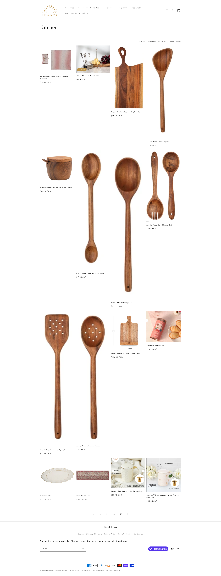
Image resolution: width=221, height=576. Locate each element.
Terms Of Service (124, 534)
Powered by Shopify (60, 570)
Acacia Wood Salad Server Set (159, 225)
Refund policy (86, 570)
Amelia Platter (46, 496)
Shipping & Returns (94, 534)
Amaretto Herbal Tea (155, 345)
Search (81, 534)
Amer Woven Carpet (84, 496)
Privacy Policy (109, 534)
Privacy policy (74, 570)
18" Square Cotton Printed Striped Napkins (54, 78)
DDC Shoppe (49, 570)
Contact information (113, 570)
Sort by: (142, 41)
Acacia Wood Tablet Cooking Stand (125, 353)
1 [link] (93, 514)
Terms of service (98, 570)
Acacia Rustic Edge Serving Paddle (125, 112)
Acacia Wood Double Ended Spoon (90, 273)
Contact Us (138, 534)
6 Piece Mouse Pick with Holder (88, 76)
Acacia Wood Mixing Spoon (122, 303)
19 (121, 514)
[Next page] (128, 514)
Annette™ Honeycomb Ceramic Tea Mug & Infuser (163, 496)
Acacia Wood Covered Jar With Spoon (56, 187)
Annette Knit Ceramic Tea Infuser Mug (127, 491)
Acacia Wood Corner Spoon (157, 142)
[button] (82, 7)
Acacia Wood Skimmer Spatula (53, 450)
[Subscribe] (83, 549)
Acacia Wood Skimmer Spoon (88, 446)
